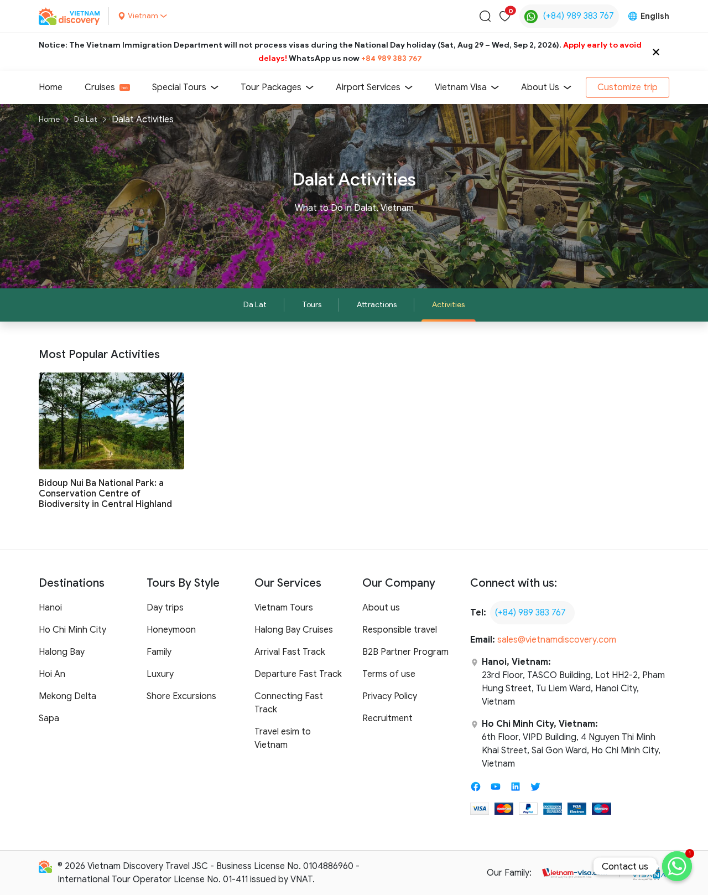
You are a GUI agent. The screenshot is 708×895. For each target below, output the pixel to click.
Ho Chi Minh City (72, 629)
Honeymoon (171, 629)
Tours (311, 304)
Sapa (49, 718)
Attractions (377, 304)
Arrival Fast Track (289, 652)
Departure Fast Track (298, 674)
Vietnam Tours (283, 607)
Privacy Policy (389, 696)
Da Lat (85, 119)
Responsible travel (399, 629)
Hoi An (52, 674)
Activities (448, 304)
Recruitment (387, 718)
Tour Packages (271, 87)
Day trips (165, 607)
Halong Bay (62, 652)
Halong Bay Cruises (293, 629)
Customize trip (627, 87)
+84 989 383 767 (391, 58)
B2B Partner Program (405, 652)
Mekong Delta (67, 696)
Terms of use (388, 674)
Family (159, 652)
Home (51, 87)
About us (381, 607)
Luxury (160, 674)
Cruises (100, 87)
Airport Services (368, 87)
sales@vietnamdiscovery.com (556, 639)
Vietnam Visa (461, 87)
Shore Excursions (181, 696)
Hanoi (50, 607)
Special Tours (179, 87)
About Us (540, 87)
